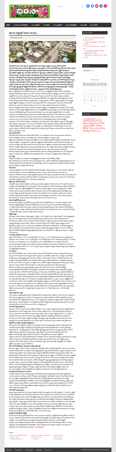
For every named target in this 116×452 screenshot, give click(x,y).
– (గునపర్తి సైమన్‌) (39, 427)
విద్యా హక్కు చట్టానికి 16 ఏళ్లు (93, 42)
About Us (9, 449)
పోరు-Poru (83, 25)
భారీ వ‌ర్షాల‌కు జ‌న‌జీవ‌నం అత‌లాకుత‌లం (40, 435)
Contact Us (48, 449)
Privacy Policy (29, 449)
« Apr (94, 105)
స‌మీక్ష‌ (99, 131)
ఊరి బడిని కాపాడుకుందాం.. (93, 46)
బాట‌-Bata (46, 25)
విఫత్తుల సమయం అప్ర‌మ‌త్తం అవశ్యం (18, 435)
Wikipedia (39, 449)
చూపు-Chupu (35, 25)
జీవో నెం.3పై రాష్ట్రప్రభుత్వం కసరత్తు (95, 37)
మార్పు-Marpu (57, 25)
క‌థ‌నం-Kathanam (71, 25)
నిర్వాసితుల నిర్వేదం (58, 435)
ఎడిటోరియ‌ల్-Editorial (21, 25)
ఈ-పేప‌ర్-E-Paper (99, 119)
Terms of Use (18, 449)
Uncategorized (89, 118)
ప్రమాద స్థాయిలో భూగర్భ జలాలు (94, 55)
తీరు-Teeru (94, 25)
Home (8, 25)
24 (84, 100)
